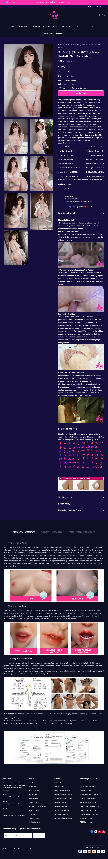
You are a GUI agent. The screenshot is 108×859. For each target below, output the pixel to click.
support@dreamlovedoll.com (12, 797)
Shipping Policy (34, 791)
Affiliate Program (34, 810)
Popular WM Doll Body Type (89, 814)
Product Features (85, 783)
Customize (66, 26)
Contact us (60, 34)
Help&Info (94, 26)
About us (32, 783)
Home (60, 45)
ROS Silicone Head (86, 822)
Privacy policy (33, 798)
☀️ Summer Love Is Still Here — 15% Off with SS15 (54, 2)
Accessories (48, 34)
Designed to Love (34, 822)
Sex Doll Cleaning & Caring (88, 802)
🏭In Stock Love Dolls (41, 26)
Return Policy (33, 795)
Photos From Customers (62, 791)
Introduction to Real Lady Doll (89, 806)
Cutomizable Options (87, 787)
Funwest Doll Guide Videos (63, 818)
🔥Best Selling (24, 26)
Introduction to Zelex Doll (88, 810)
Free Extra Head (34, 818)
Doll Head (57, 783)
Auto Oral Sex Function (87, 798)
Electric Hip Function (86, 791)
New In (55, 26)
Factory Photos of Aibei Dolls (63, 795)
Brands (76, 26)
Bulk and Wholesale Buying (37, 806)
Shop (85, 26)
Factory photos (59, 787)
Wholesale (32, 814)
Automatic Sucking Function (89, 795)
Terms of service (34, 802)
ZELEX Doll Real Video (61, 810)
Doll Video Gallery (60, 802)
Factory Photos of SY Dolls (63, 798)
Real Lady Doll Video (61, 814)
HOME (12, 26)
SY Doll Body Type (86, 818)
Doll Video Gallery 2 (60, 806)
